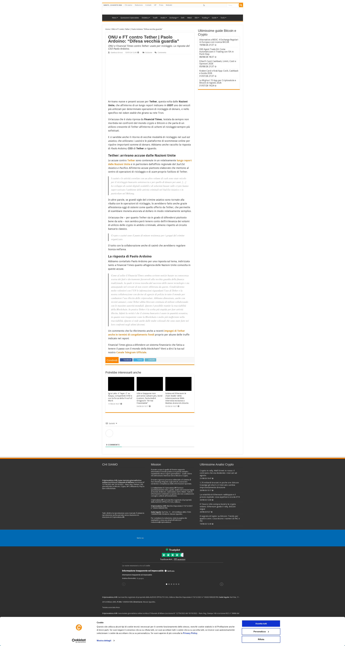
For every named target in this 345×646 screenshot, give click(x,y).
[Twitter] (210, 5)
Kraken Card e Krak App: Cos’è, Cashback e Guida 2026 (218, 72)
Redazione (139, 5)
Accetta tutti (261, 623)
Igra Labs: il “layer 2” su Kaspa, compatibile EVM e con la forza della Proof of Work (120, 397)
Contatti (148, 5)
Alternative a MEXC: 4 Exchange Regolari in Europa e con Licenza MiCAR (218, 40)
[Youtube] (219, 5)
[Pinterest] (213, 5)
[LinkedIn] (216, 5)
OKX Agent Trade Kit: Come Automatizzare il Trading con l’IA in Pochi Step (216, 51)
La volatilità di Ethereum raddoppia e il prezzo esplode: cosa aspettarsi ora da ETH (220, 495)
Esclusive (148, 52)
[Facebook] (207, 5)
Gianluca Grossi (117, 52)
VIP (155, 5)
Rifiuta (261, 639)
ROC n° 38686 (231, 613)
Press (161, 5)
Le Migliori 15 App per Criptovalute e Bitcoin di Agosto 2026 (217, 81)
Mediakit (169, 5)
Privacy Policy (190, 633)
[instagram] (221, 5)
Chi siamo (128, 5)
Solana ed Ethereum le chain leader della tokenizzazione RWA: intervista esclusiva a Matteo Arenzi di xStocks (177, 398)
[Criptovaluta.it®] (172, 10)
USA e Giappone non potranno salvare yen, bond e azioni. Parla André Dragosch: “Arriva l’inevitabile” (149, 398)
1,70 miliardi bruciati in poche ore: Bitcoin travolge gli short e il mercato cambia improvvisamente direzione (219, 485)
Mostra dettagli (104, 640)
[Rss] (204, 5)
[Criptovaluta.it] (107, 17)
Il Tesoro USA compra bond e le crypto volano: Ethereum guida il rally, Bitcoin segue (218, 506)
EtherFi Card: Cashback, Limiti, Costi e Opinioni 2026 (217, 62)
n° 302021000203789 (210, 597)
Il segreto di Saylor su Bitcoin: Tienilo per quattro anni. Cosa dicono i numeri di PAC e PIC (220, 518)
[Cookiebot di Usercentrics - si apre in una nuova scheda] (79, 641)
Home (107, 29)
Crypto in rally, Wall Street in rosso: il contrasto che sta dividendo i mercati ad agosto (218, 473)
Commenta (162, 52)
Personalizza (259, 631)
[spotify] (224, 5)
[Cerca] (241, 5)
